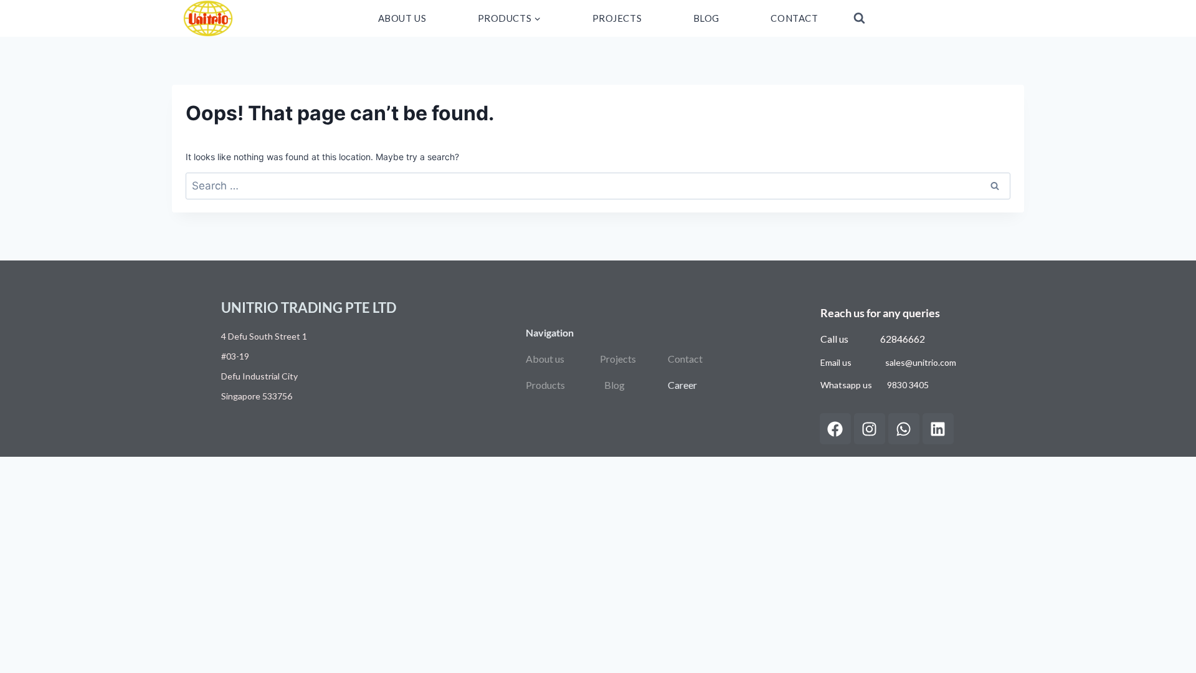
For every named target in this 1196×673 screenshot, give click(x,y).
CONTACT (794, 18)
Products (545, 385)
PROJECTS (617, 18)
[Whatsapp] (903, 428)
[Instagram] (869, 428)
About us (545, 359)
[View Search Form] (859, 18)
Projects (618, 359)
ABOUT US (402, 18)
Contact (685, 359)
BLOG (706, 18)
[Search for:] (598, 186)
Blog (614, 385)
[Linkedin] (938, 428)
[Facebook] (835, 428)
